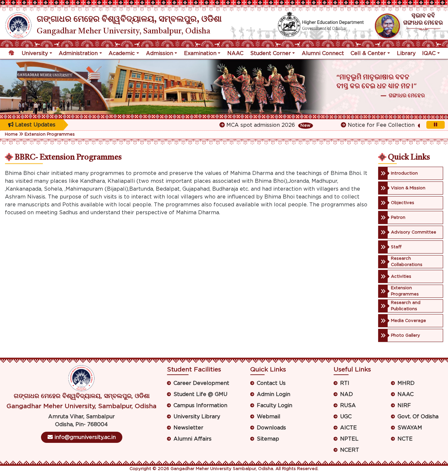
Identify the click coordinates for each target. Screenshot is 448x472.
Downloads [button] (271, 427)
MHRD (406, 383)
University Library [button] (196, 416)
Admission (159, 53)
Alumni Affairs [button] (192, 439)
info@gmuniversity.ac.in (84, 437)
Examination (200, 53)
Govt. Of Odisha (417, 416)
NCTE (405, 439)
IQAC (429, 53)
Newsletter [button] (188, 427)
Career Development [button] (201, 383)
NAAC (235, 53)
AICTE (348, 427)
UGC (346, 416)
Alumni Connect (323, 53)
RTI (344, 383)
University (35, 53)
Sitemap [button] (268, 439)
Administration (78, 53)
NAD (346, 394)
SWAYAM (409, 427)
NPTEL (349, 439)
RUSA (348, 405)
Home (11, 134)
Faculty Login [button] (274, 405)
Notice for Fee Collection (374, 125)
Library (406, 53)
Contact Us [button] (271, 383)
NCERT (349, 450)
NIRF (404, 405)
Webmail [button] (268, 416)
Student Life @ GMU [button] (200, 394)
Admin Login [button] (273, 394)
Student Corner (270, 53)
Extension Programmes (50, 134)
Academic (122, 53)
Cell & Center (368, 53)
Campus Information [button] (200, 405)
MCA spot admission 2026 (254, 125)
